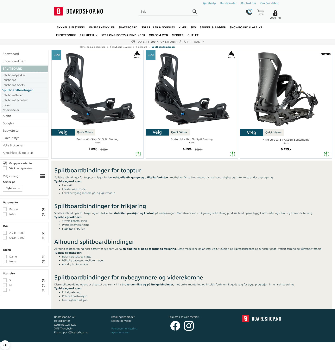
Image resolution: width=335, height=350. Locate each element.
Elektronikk (66, 35)
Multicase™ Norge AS (245, 346)
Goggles (8, 123)
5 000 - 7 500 (16, 237)
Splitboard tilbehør (15, 100)
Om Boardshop (269, 3)
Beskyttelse (10, 130)
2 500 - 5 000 (16, 233)
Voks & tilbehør (13, 145)
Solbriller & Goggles (158, 27)
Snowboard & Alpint (246, 27)
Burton (13, 209)
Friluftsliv (89, 35)
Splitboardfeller (12, 95)
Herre (12, 261)
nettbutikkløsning (209, 346)
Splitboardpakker (13, 75)
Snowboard (11, 54)
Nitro (12, 214)
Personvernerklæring (124, 328)
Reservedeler (10, 110)
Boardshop (99, 47)
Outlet (193, 35)
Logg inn (275, 17)
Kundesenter (228, 3)
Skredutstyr (11, 138)
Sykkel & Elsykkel (71, 27)
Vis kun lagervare (20, 168)
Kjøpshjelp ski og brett (18, 153)
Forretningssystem (182, 346)
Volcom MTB (158, 35)
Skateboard (128, 27)
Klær (183, 27)
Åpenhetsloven (120, 332)
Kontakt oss (248, 3)
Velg (63, 132)
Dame (13, 256)
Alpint (7, 116)
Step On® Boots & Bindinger (123, 35)
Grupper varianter (21, 163)
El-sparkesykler (102, 27)
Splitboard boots (13, 85)
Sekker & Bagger (213, 27)
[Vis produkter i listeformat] (42, 176)
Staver (6, 105)
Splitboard (141, 47)
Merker (178, 35)
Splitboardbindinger (163, 47)
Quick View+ (85, 132)
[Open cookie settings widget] (5, 345)
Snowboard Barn (15, 61)
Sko (193, 27)
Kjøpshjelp (209, 3)
